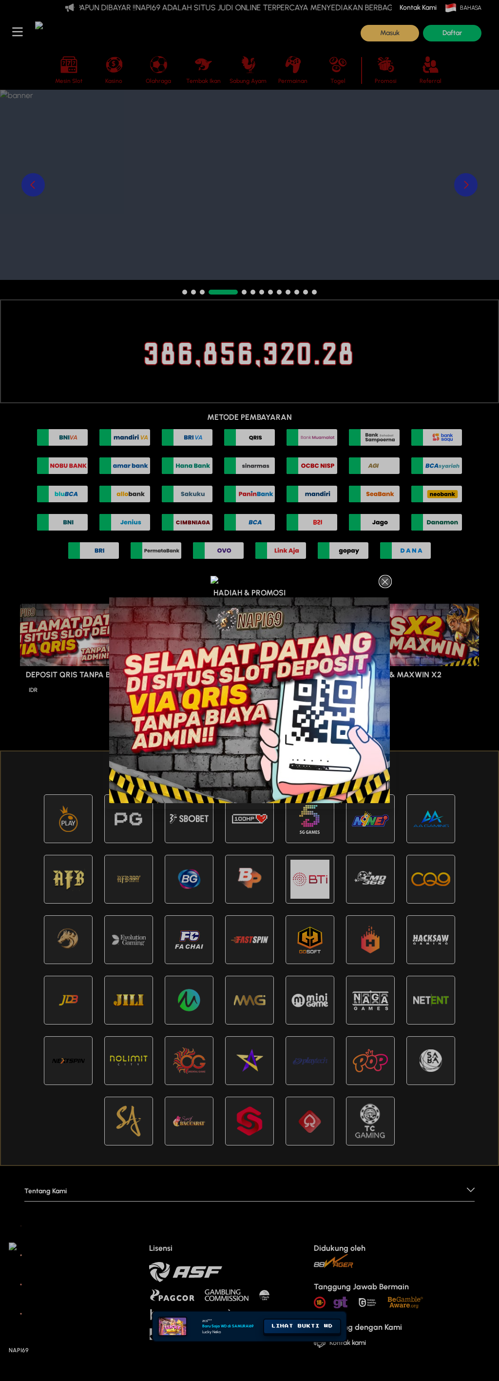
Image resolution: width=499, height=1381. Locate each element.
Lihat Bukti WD (302, 1326)
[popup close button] (385, 581)
